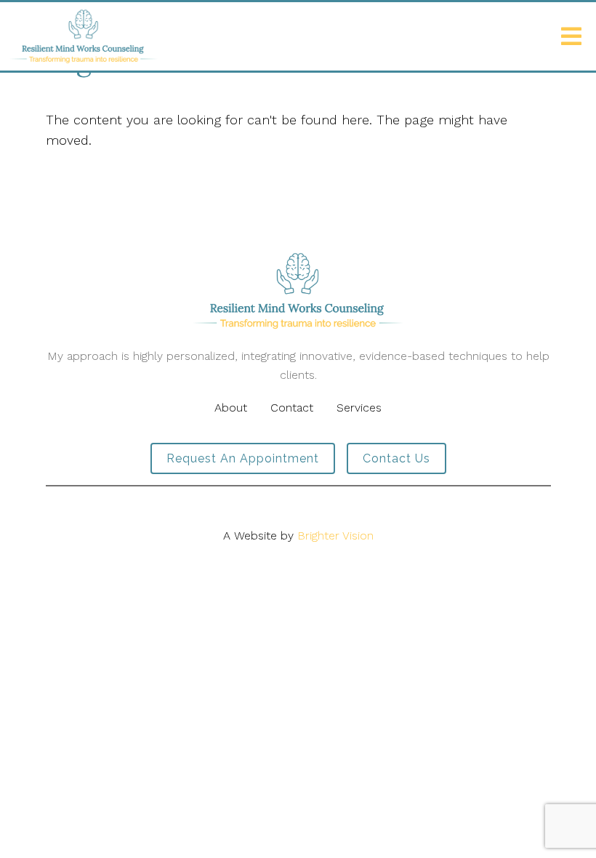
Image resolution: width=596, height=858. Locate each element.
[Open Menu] (571, 36)
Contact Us (396, 458)
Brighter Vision (335, 535)
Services (359, 407)
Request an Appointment (242, 458)
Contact (291, 407)
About (230, 407)
